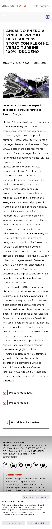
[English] (47, 17)
